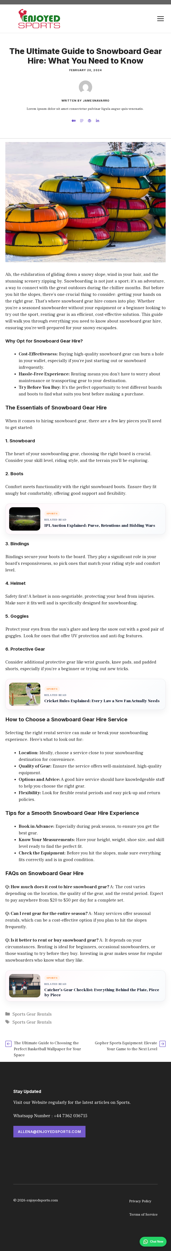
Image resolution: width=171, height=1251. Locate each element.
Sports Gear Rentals (32, 1014)
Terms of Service (143, 1214)
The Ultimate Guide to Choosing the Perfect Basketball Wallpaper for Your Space (47, 1049)
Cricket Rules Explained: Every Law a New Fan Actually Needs (102, 701)
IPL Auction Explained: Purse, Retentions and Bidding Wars (99, 525)
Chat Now (156, 1241)
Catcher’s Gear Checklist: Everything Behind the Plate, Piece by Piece (101, 992)
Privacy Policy (140, 1201)
